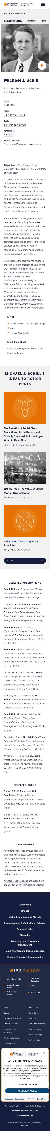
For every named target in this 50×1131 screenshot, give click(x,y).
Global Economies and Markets (25, 916)
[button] (44, 1053)
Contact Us (32, 1018)
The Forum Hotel (34, 1040)
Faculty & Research (14, 13)
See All (10, 560)
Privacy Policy (19, 1099)
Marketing (25, 935)
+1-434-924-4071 (14, 114)
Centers (31, 20)
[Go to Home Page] (25, 971)
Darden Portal (9, 1043)
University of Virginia (35, 1034)
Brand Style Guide (34, 1029)
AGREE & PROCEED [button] (27, 1090)
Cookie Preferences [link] (25, 1115)
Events (6, 1013)
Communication (25, 929)
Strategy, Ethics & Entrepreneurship (25, 956)
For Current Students (12, 1038)
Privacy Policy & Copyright (34, 1106)
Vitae (12, 328)
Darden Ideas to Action (12, 1018)
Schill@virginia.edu (15, 124)
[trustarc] (41, 1098)
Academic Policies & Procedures (25, 1110)
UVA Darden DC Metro (36, 1023)
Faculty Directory (13, 20)
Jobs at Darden (33, 1013)
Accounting (25, 904)
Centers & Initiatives (11, 1023)
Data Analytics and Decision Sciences (25, 950)
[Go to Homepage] (18, 4)
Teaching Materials (19, 332)
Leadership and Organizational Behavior (25, 923)
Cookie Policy (9, 1099)
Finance (8, 134)
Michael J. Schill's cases (16, 880)
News (6, 1007)
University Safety (12, 1106)
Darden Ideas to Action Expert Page (27, 323)
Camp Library (33, 1007)
